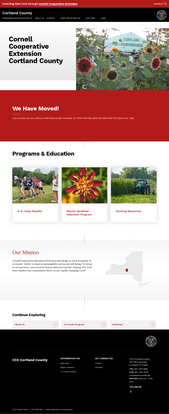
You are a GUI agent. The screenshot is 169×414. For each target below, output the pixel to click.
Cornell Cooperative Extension (58, 3)
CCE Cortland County (29, 360)
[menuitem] (15, 18)
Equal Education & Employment (59, 409)
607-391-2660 (141, 369)
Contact (98, 363)
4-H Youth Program (74, 324)
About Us (20, 324)
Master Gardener (67, 367)
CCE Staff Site (37, 409)
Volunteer (117, 324)
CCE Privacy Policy (20, 409)
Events (51, 18)
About (38, 18)
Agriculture (64, 363)
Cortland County (17, 13)
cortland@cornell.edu (140, 375)
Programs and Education (15, 18)
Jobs (103, 18)
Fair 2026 (90, 18)
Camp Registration (70, 18)
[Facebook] (130, 392)
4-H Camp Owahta (68, 372)
